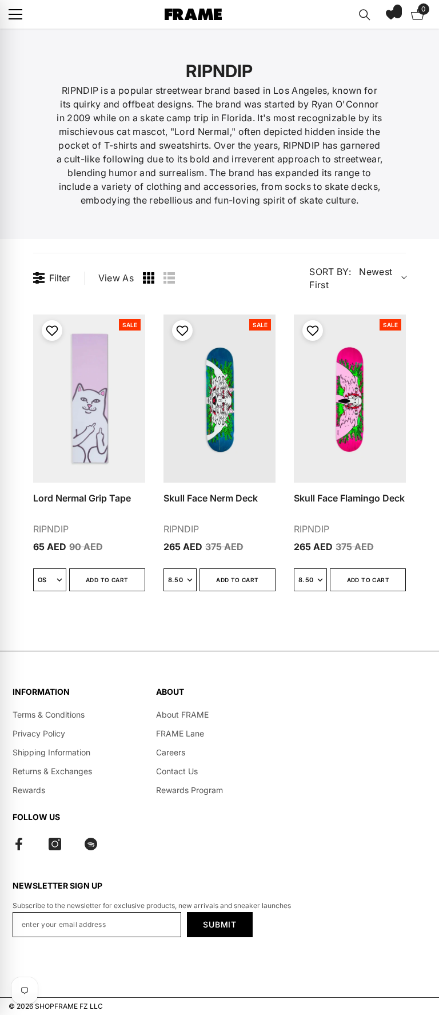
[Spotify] (91, 844)
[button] (391, 14)
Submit (219, 924)
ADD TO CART (107, 579)
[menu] (15, 14)
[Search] (365, 15)
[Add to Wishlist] (50, 330)
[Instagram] (55, 844)
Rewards (29, 790)
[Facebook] (19, 844)
